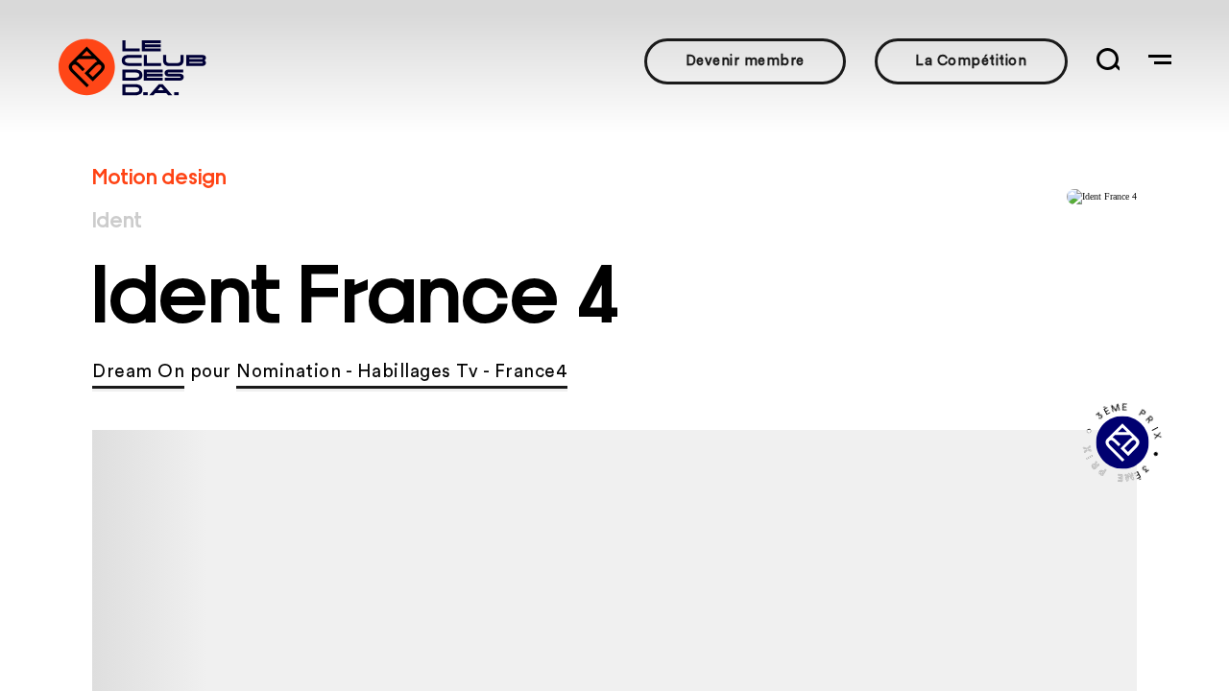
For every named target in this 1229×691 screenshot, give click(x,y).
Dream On (138, 372)
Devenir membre (745, 61)
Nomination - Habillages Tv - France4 (401, 372)
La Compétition (970, 61)
